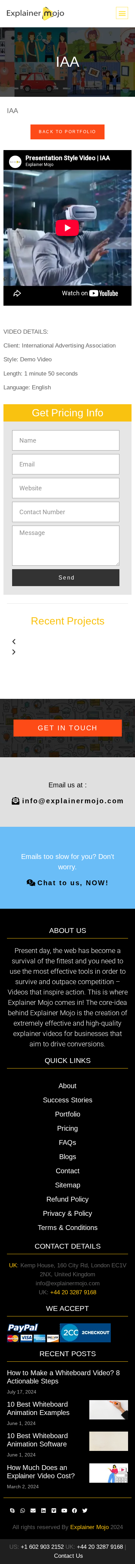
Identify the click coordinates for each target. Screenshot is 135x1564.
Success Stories (67, 1100)
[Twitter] (85, 1511)
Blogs (67, 1156)
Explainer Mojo (89, 1527)
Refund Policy (67, 1199)
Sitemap (67, 1185)
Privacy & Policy (67, 1213)
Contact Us (68, 1556)
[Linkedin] (43, 1511)
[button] (122, 13)
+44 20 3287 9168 (73, 1292)
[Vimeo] (53, 1511)
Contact (68, 1171)
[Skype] (12, 1511)
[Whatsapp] (22, 1511)
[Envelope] (33, 1511)
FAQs (67, 1142)
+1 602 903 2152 (42, 1547)
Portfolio (67, 1114)
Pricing (67, 1128)
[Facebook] (74, 1511)
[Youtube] (64, 1511)
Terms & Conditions (68, 1227)
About (67, 1086)
